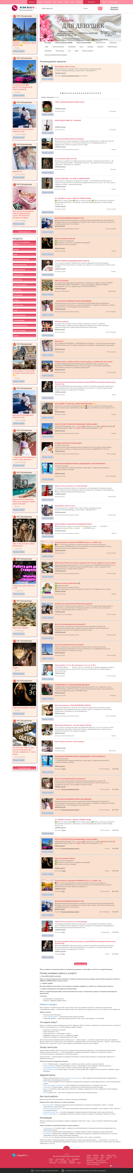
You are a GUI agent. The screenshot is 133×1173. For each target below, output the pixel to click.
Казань (81, 46)
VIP (54, 2)
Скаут (15, 310)
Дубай (76, 50)
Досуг (67, 2)
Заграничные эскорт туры (51, 1112)
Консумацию (47, 1133)
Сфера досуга (113, 42)
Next (123, 76)
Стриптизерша (18, 320)
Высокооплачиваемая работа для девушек (56, 55)
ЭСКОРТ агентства (100, 42)
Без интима (17, 280)
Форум (102, 1155)
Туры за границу (19, 330)
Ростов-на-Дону (60, 50)
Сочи (69, 50)
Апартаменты (18, 275)
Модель (16, 300)
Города (40, 2)
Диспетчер (17, 290)
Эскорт (60, 2)
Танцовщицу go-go (49, 1128)
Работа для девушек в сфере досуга (54, 1085)
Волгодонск (50, 97)
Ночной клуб (18, 305)
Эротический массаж (21, 259)
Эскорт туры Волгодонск (50, 1016)
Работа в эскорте (48, 1004)
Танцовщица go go (20, 325)
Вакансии (32, 2)
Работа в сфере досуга (50, 1114)
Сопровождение (19, 315)
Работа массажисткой (58, 46)
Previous (38, 76)
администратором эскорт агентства (71, 1078)
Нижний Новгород (112, 46)
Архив (102, 1157)
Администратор (19, 270)
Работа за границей (87, 50)
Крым (56, 1161)
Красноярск (100, 46)
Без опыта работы (20, 285)
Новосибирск (48, 50)
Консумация (17, 295)
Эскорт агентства (19, 265)
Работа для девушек (49, 1065)
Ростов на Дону (62, 1162)
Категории (48, 2)
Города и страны (111, 1155)
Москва (51, 1159)
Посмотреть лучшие (80, 964)
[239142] (80, 27)
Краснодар (90, 46)
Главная (43, 97)
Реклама (79, 2)
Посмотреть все (24, 232)
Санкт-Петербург (60, 1159)
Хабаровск (72, 1162)
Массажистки (90, 1160)
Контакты (96, 1157)
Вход (104, 2)
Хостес (85, 8)
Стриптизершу (47, 1131)
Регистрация (113, 2)
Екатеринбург (71, 46)
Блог (72, 2)
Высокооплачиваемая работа (21, 243)
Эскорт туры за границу (93, 1164)
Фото (115, 1157)
